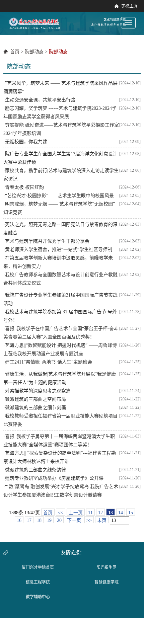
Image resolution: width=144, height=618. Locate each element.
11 (90, 512)
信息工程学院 (38, 582)
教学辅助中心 (38, 597)
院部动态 (34, 51)
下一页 (74, 520)
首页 (14, 51)
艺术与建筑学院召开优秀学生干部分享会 (47, 241)
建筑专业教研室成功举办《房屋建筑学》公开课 (54, 478)
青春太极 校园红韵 (24, 187)
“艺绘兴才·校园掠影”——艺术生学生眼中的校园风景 (59, 195)
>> (89, 520)
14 (120, 512)
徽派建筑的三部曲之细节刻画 (35, 407)
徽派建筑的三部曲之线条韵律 (35, 469)
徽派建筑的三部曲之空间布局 (35, 399)
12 (100, 512)
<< (60, 512)
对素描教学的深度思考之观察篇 (38, 390)
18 (39, 520)
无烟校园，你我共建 (26, 141)
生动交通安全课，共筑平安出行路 (40, 99)
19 (49, 520)
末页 (101, 520)
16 (19, 520)
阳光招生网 (106, 567)
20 (59, 520)
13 (110, 512)
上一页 (76, 512)
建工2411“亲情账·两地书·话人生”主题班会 (48, 362)
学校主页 (129, 6)
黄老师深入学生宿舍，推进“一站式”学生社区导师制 (58, 249)
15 (130, 512)
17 (29, 520)
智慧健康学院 (106, 582)
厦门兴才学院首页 (38, 567)
